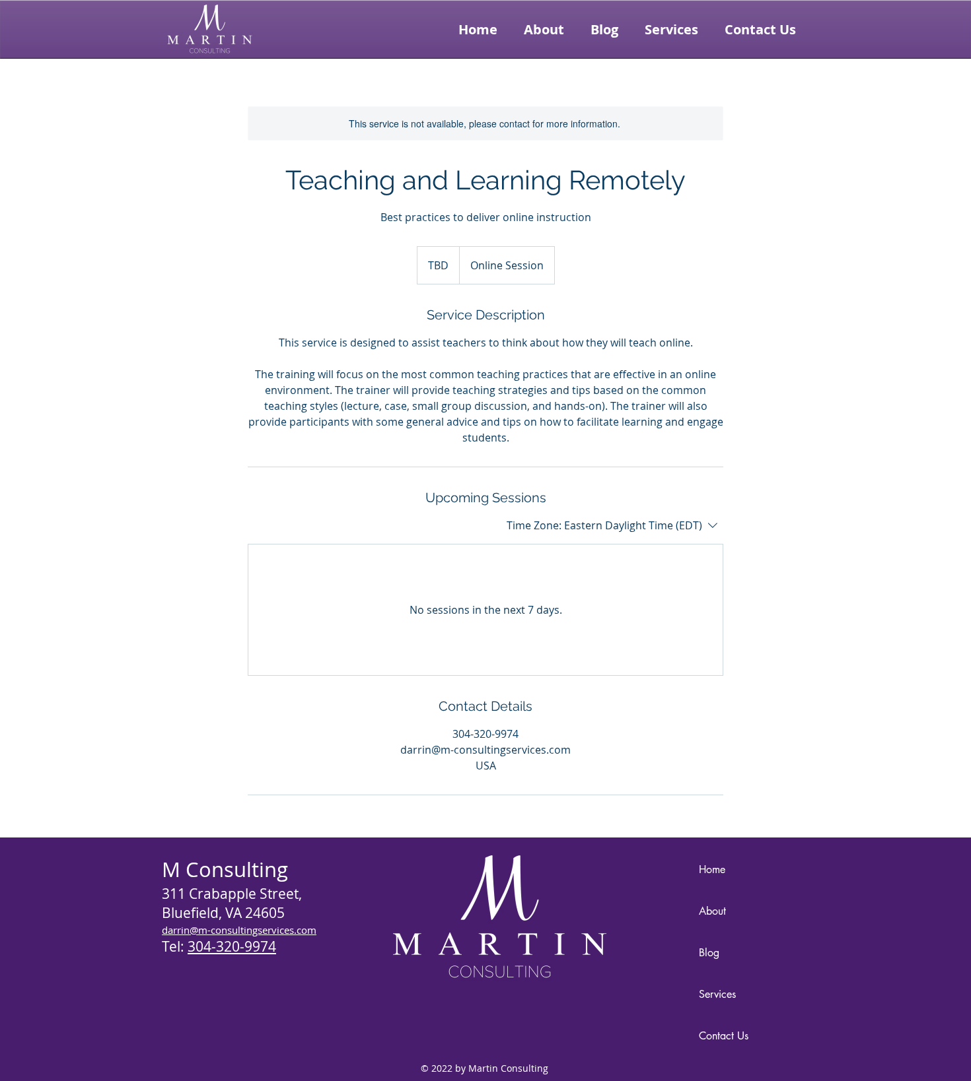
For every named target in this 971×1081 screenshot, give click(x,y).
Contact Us (723, 1036)
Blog (709, 953)
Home (712, 869)
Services (717, 994)
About (712, 911)
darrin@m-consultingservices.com (239, 929)
